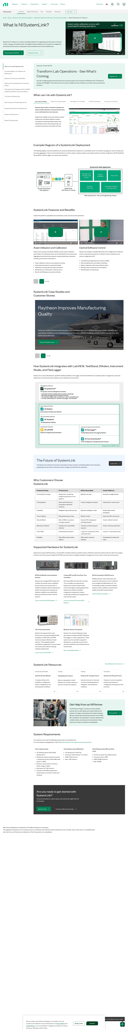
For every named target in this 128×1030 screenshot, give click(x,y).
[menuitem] (15, 4)
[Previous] (36, 281)
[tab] (17, 66)
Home (4, 18)
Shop (9, 18)
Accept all (92, 1023)
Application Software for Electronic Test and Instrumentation (50, 18)
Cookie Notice (30, 1026)
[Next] (41, 281)
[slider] (97, 53)
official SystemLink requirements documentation (76, 742)
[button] (95, 38)
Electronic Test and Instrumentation (22, 18)
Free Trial (69, 11)
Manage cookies (79, 1023)
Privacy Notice (60, 1023)
